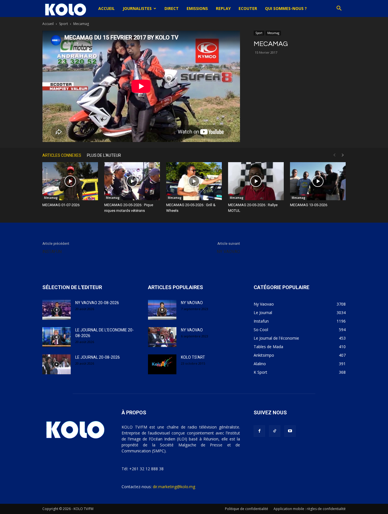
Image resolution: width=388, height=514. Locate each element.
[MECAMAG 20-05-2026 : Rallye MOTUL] (256, 181)
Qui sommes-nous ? (286, 8)
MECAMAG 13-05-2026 (308, 205)
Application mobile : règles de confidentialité (310, 508)
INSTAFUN (52, 251)
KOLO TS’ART (193, 357)
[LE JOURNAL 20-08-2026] (56, 364)
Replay (223, 8)
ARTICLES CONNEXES (61, 155)
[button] (339, 9)
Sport (63, 23)
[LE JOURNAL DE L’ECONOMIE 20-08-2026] (56, 337)
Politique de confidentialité (246, 508)
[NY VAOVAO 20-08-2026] (56, 310)
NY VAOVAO (228, 251)
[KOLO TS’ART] (162, 364)
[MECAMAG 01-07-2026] (70, 181)
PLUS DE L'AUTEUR (104, 155)
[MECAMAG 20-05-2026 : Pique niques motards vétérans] (132, 181)
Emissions (197, 8)
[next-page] (343, 155)
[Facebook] (259, 431)
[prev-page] (334, 155)
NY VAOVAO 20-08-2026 (97, 302)
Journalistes (137, 8)
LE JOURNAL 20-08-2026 (97, 357)
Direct (171, 8)
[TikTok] (274, 431)
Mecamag (273, 33)
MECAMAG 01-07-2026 (61, 205)
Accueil (106, 8)
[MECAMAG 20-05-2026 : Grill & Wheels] (194, 181)
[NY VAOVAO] (162, 310)
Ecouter (248, 8)
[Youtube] (290, 431)
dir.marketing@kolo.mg (174, 486)
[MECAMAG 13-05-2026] (318, 181)
